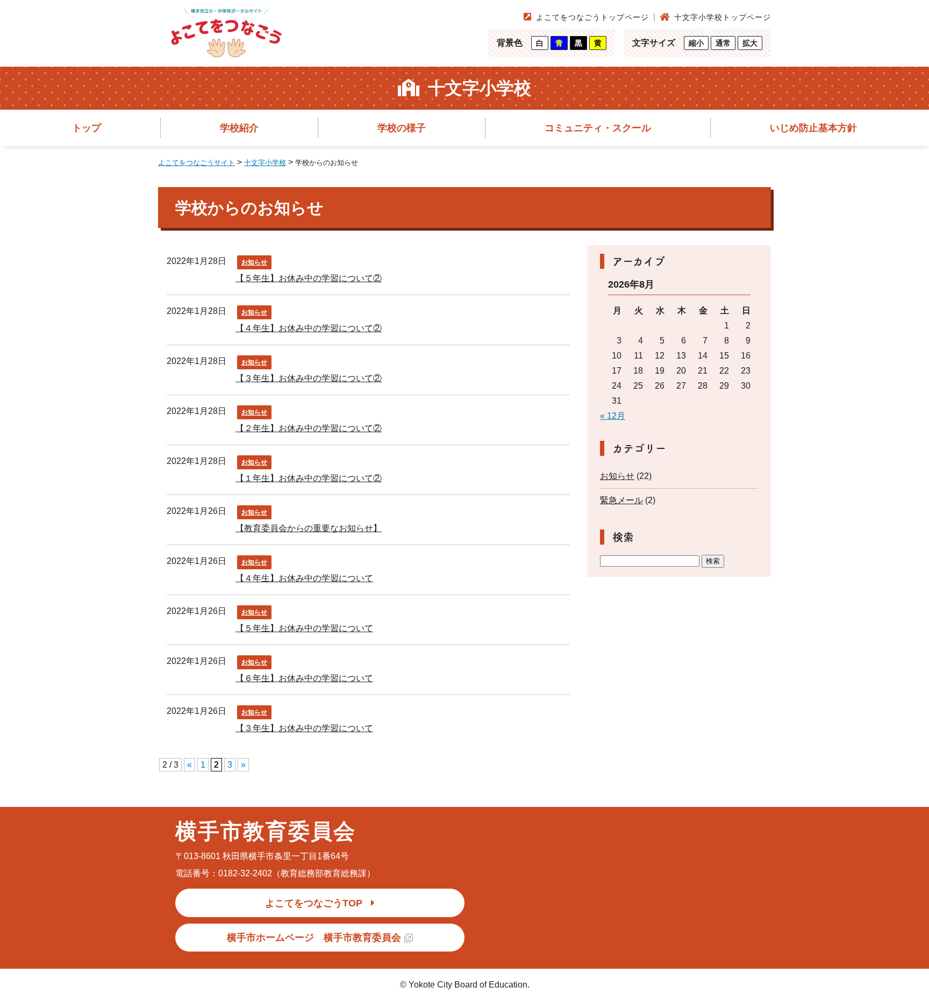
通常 (723, 43)
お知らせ (254, 262)
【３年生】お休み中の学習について (304, 728)
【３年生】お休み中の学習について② (308, 378)
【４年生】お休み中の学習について (304, 578)
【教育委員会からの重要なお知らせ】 (308, 528)
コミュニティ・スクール (598, 128)
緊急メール (621, 500)
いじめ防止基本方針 (813, 128)
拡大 (750, 43)
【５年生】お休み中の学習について (304, 628)
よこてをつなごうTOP (313, 903)
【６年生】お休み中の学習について (304, 678)
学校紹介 (239, 128)
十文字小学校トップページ (722, 17)
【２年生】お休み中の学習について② (308, 428)
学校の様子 (401, 128)
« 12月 (612, 415)
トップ (86, 128)
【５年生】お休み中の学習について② (308, 278)
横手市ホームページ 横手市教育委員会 (314, 937)
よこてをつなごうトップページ (592, 17)
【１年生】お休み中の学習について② (308, 478)
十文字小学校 (479, 88)
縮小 (696, 43)
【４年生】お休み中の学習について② (308, 328)
